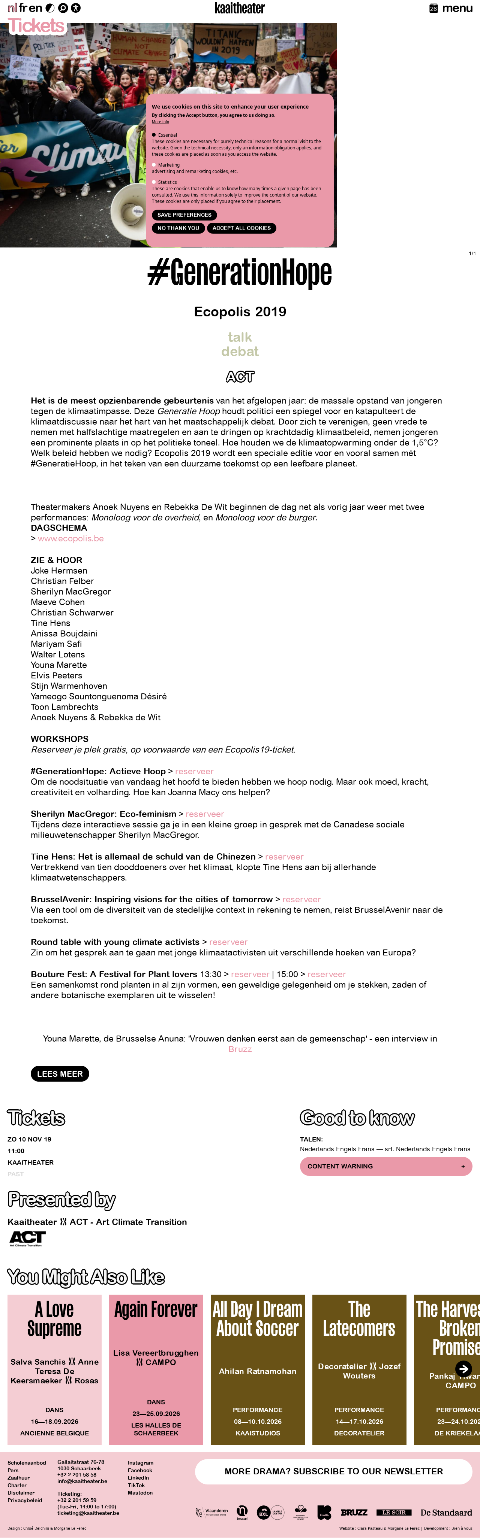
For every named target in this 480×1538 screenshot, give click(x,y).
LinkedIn (138, 1478)
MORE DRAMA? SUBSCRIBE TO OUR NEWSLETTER (334, 1471)
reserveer (194, 771)
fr (23, 8)
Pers (13, 1470)
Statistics (167, 182)
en (35, 8)
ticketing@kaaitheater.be (88, 1513)
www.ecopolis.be (71, 538)
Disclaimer (21, 1493)
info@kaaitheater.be (82, 1481)
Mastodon (140, 1493)
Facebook (140, 1470)
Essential (167, 135)
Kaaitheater (31, 1163)
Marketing (169, 165)
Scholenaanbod (27, 1463)
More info (160, 121)
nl (12, 8)
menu (457, 8)
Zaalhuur (19, 1478)
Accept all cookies (242, 228)
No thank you (179, 228)
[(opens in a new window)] (28, 1239)
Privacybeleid (25, 1500)
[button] (463, 1369)
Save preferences (185, 215)
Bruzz (240, 1049)
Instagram (140, 1463)
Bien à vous (462, 1528)
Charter (17, 1485)
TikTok (136, 1485)
